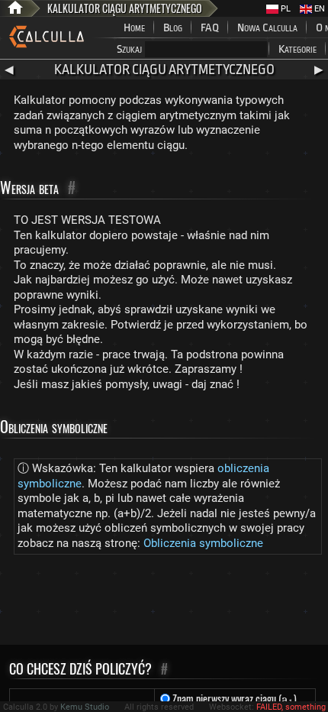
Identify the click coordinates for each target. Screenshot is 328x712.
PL (284, 9)
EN (318, 9)
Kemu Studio (84, 707)
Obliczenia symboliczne (203, 543)
